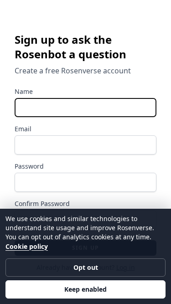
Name (24, 91)
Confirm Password (42, 203)
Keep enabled (85, 289)
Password (29, 166)
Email (23, 128)
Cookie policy (26, 246)
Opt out (85, 267)
